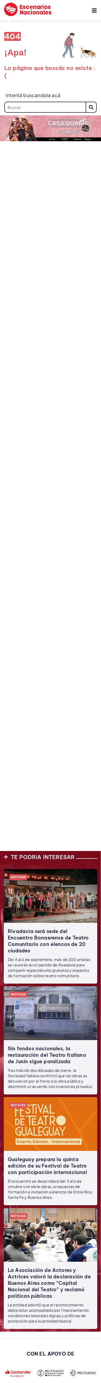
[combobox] (45, 107)
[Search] (91, 107)
